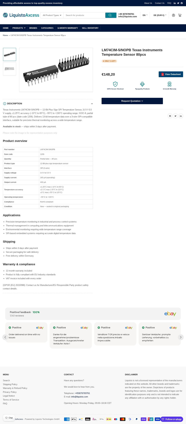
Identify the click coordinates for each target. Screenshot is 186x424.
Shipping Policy (10, 384)
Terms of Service (11, 399)
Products (17, 28)
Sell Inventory (90, 28)
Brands (33, 28)
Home (6, 28)
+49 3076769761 (126, 14)
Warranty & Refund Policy (15, 388)
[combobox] (90, 15)
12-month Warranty (67, 28)
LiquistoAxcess (16, 419)
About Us (148, 3)
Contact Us (159, 3)
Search (6, 380)
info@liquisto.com (127, 16)
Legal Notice (9, 396)
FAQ (169, 3)
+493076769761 (82, 393)
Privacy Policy (10, 392)
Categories (47, 28)
